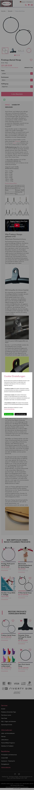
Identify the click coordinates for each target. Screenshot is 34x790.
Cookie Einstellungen (20, 414)
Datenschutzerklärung (9, 409)
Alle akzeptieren (9, 414)
